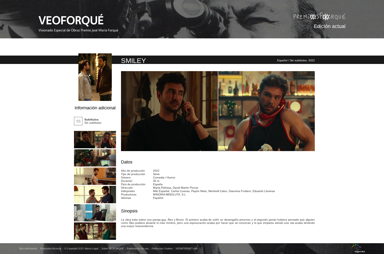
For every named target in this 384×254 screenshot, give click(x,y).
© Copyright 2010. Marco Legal (81, 248)
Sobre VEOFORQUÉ (112, 248)
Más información (28, 248)
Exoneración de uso (138, 248)
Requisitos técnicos (50, 248)
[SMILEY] (95, 139)
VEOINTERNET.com (187, 248)
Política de (162, 248)
